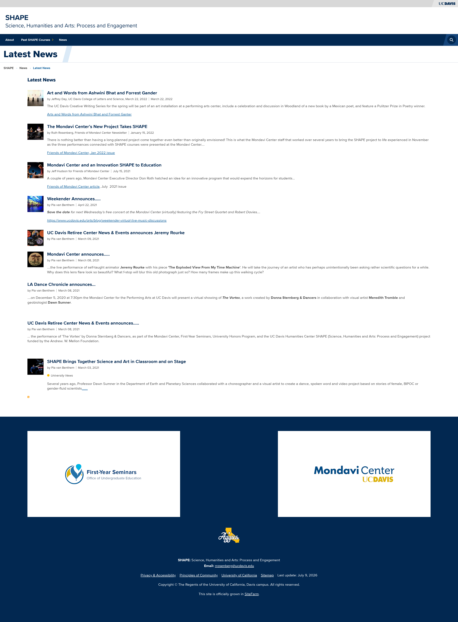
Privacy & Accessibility (158, 575)
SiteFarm (252, 593)
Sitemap (267, 575)
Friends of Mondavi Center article (73, 186)
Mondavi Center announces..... (78, 254)
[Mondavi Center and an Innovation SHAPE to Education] (35, 169)
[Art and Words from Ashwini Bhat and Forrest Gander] (35, 97)
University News (62, 375)
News (63, 39)
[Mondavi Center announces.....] (35, 258)
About (9, 39)
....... (85, 388)
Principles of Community (199, 575)
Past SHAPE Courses (35, 39)
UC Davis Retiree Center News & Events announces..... (83, 323)
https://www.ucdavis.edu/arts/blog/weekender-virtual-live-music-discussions (107, 220)
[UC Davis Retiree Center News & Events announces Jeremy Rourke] (35, 237)
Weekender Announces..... (74, 198)
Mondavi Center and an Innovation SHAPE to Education (104, 165)
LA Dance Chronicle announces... (61, 284)
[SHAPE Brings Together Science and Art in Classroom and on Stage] (35, 366)
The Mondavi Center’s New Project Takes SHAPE (97, 126)
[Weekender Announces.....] (35, 203)
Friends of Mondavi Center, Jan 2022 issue (81, 152)
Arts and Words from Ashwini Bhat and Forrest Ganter (89, 114)
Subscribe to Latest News (28, 397)
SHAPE (16, 17)
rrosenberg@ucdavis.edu (234, 565)
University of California (239, 575)
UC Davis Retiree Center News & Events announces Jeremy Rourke (116, 232)
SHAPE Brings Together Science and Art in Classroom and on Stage (116, 361)
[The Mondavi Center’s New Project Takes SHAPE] (35, 131)
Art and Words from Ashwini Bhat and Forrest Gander (102, 93)
